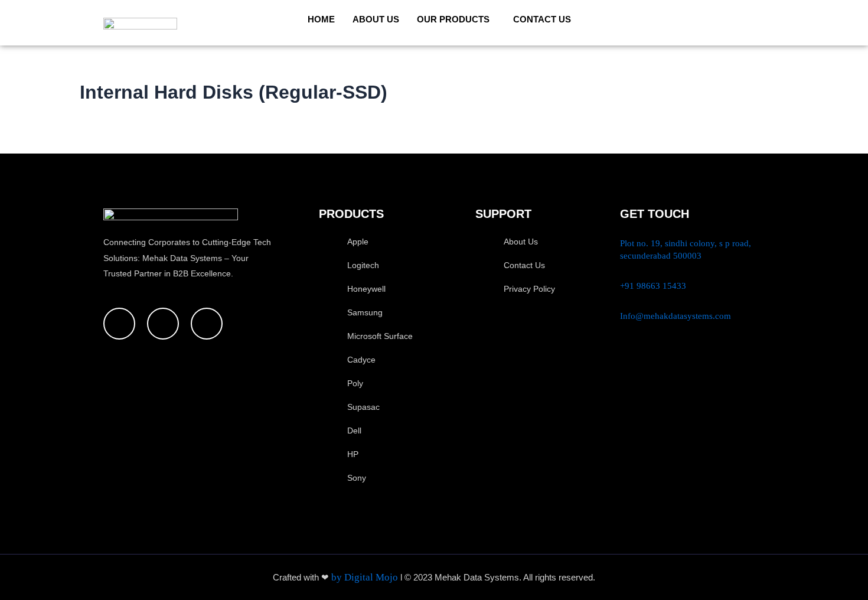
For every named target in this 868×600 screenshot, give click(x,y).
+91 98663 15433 (653, 286)
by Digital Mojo (365, 577)
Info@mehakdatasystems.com (675, 316)
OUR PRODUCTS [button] (453, 19)
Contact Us (542, 19)
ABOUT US (376, 19)
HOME (321, 19)
